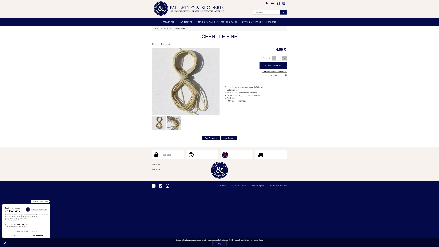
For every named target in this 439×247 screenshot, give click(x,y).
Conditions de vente (239, 185)
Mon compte (156, 164)
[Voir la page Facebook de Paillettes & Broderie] (153, 186)
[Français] (278, 3)
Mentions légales (258, 185)
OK (219, 244)
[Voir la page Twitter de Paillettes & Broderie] (160, 186)
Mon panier (156, 169)
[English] (284, 3)
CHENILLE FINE (219, 36)
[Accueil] (189, 8)
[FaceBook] (286, 75)
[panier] (272, 3)
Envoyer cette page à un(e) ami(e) (274, 71)
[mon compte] (267, 3)
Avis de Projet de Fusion (278, 185)
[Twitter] (271, 75)
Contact (223, 185)
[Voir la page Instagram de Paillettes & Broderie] (167, 186)
